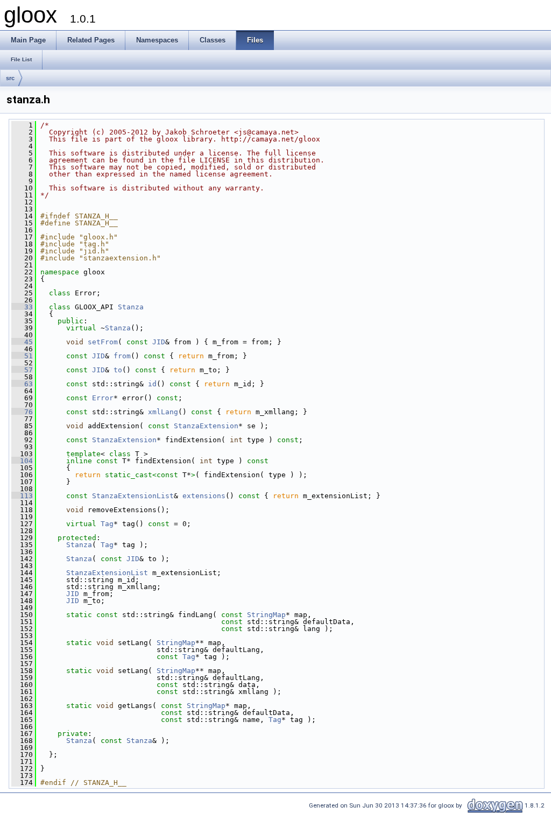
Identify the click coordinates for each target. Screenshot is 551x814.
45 (22, 342)
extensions (203, 496)
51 (22, 356)
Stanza (131, 307)
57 (22, 370)
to (118, 370)
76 (22, 412)
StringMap (266, 615)
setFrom (103, 342)
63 (22, 384)
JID (158, 342)
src (10, 78)
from (122, 356)
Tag (107, 524)
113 (22, 496)
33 (22, 307)
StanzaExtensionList (133, 496)
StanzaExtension (206, 426)
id (152, 384)
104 (22, 461)
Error (103, 398)
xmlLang (163, 412)
